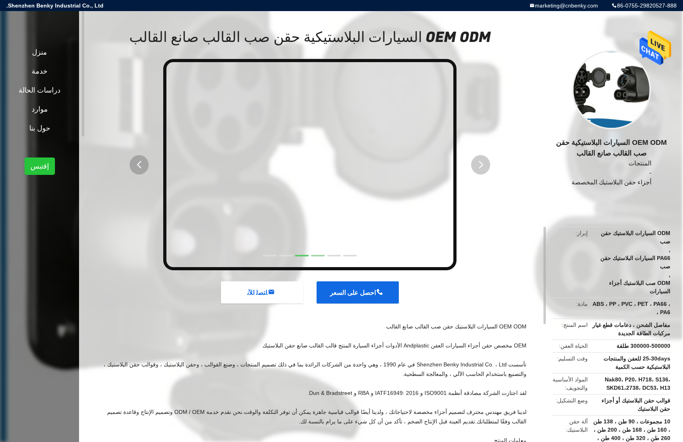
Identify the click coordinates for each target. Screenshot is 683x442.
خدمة (39, 71)
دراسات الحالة (39, 90)
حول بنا (39, 128)
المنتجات (639, 163)
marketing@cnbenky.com (566, 5)
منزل (39, 52)
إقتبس (39, 166)
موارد (40, 109)
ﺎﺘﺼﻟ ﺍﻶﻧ (257, 292)
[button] (139, 165)
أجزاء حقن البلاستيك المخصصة (611, 182)
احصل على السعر (353, 292)
